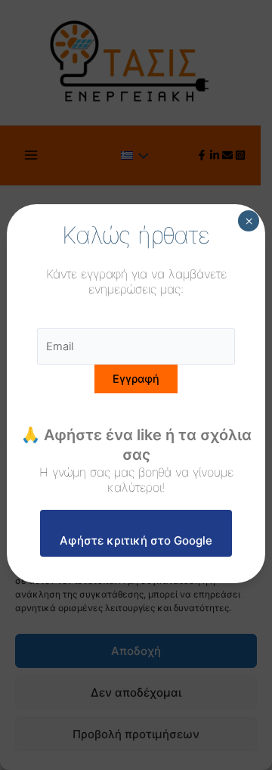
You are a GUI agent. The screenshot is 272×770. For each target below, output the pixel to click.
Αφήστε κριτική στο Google (136, 540)
